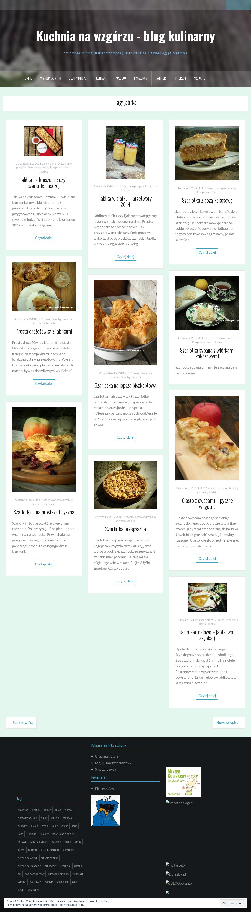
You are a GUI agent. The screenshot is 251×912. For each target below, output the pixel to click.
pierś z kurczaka (50, 849)
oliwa (21, 849)
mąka (68, 841)
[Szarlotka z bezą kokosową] (207, 153)
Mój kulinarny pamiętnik (113, 763)
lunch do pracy (38, 841)
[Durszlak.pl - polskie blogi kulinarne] (176, 874)
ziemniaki (62, 881)
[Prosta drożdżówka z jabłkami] (44, 286)
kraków (44, 833)
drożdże (22, 825)
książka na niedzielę (63, 833)
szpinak (22, 881)
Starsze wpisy (23, 722)
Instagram (140, 78)
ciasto (68, 809)
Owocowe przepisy (38, 167)
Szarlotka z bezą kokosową (207, 200)
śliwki (21, 889)
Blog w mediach (78, 78)
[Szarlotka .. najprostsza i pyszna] (44, 449)
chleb (58, 809)
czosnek (67, 817)
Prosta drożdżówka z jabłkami (43, 331)
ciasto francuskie (27, 817)
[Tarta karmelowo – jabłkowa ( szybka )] (207, 597)
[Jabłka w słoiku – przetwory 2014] (125, 152)
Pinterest (180, 78)
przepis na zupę (49, 857)
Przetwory (151, 186)
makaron (56, 841)
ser (19, 873)
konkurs (31, 833)
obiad (78, 841)
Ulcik (44, 163)
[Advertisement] (46, 767)
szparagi (78, 873)
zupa (74, 881)
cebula (47, 809)
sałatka (78, 865)
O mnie (28, 78)
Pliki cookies (104, 788)
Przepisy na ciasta (60, 167)
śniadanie (33, 889)
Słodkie (43, 171)
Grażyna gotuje (106, 756)
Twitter (161, 78)
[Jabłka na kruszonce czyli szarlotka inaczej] (43, 140)
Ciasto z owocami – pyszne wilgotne (207, 503)
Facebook (120, 78)
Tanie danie (48, 323)
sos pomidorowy (35, 873)
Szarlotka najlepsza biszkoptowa (125, 385)
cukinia (55, 817)
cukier (44, 817)
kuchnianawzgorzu (203, 619)
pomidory (68, 849)
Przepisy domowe (135, 516)
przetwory (51, 865)
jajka (74, 825)
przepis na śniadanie (29, 865)
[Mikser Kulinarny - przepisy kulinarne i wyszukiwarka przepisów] (183, 781)
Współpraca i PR (50, 78)
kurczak (22, 841)
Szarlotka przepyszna (125, 529)
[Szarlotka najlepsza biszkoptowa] (125, 322)
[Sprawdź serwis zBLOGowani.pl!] (179, 883)
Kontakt (101, 78)
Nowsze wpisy (227, 722)
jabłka (64, 825)
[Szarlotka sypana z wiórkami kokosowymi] (207, 303)
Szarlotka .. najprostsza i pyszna (44, 512)
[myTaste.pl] (176, 865)
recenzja (65, 865)
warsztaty (36, 881)
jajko (20, 833)
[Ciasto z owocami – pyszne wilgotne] (207, 438)
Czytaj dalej (44, 237)
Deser (53, 163)
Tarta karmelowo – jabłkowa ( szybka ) (207, 635)
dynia (45, 825)
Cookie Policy (77, 904)
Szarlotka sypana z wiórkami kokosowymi (207, 353)
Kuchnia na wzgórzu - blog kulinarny (125, 35)
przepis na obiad (27, 857)
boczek (36, 809)
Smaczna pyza (105, 769)
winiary (49, 881)
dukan (34, 825)
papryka (32, 849)
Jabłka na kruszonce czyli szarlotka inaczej (44, 183)
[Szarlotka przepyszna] (125, 484)
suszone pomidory (58, 873)
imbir (55, 825)
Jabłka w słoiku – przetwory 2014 (125, 201)
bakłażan (23, 809)
